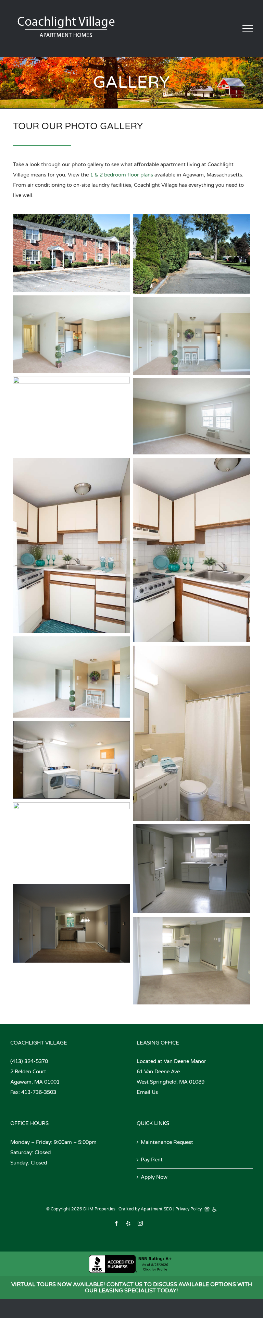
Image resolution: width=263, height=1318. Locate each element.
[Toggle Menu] (248, 28)
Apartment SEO (156, 1209)
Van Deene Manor (185, 1061)
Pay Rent (152, 1160)
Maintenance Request (167, 1142)
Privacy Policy (188, 1209)
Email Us (147, 1092)
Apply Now (154, 1177)
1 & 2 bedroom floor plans (121, 175)
